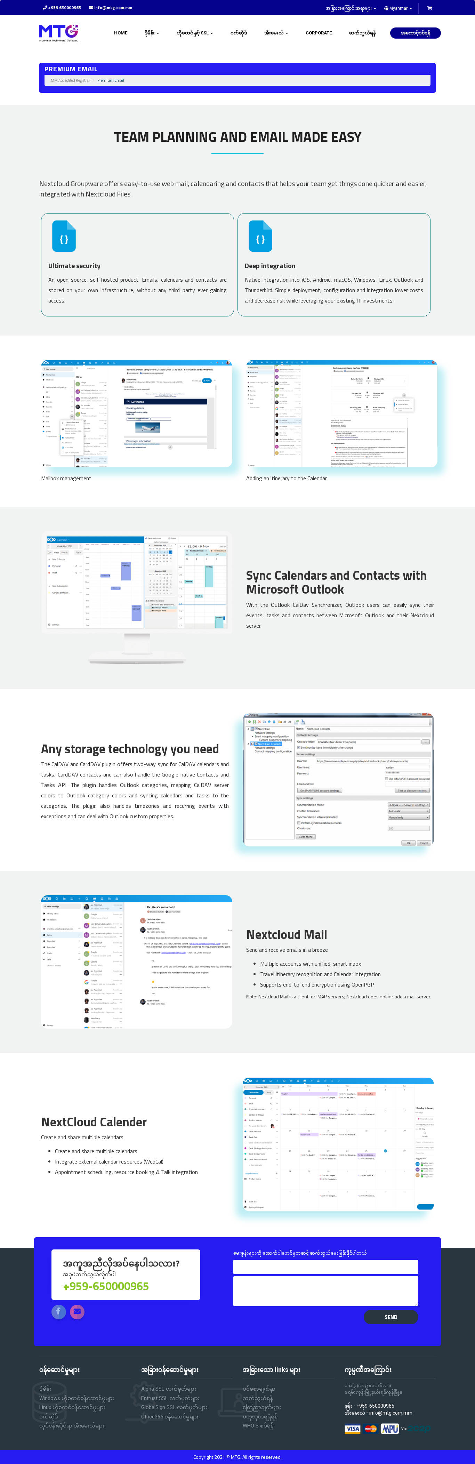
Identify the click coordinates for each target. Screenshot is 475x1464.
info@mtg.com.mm (390, 1413)
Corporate (319, 32)
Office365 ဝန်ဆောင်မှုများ (170, 1417)
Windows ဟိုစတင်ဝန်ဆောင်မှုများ (76, 1398)
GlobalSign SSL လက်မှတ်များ (174, 1407)
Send (391, 1317)
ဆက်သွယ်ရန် (362, 32)
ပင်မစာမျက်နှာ (259, 1389)
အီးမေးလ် (274, 32)
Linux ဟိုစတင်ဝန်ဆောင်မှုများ (72, 1407)
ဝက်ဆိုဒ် (239, 32)
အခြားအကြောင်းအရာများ (349, 8)
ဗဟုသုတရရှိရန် (260, 1417)
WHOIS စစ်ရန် (258, 1426)
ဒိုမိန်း (150, 32)
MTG (235, 1457)
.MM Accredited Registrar (70, 80)
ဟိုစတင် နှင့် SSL (193, 32)
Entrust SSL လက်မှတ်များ (170, 1398)
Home (120, 32)
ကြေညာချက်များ (262, 1407)
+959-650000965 (375, 1406)
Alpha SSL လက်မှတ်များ (168, 1389)
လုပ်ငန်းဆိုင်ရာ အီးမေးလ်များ (71, 1426)
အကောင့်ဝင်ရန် (415, 32)
